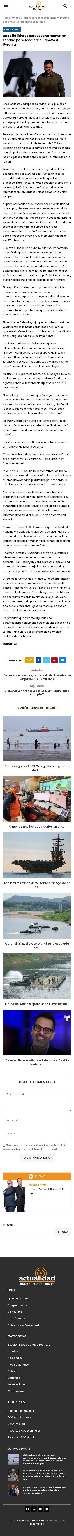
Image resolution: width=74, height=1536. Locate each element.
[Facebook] (27, 1509)
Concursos (15, 1312)
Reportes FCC (17, 1424)
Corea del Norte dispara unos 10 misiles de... (37, 1004)
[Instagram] (46, 1509)
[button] (65, 6)
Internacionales (18, 1364)
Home (6, 17)
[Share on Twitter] (46, 660)
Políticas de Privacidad (23, 1325)
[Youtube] (40, 1509)
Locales (13, 1351)
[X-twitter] (34, 1509)
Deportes (14, 1378)
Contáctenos (17, 1318)
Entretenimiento (18, 1384)
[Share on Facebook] (38, 660)
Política (13, 1371)
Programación (17, 1305)
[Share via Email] (62, 660)
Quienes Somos (18, 1298)
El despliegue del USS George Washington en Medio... (37, 768)
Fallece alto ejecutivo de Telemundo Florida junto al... (37, 1062)
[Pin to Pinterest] (54, 660)
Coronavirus (16, 1391)
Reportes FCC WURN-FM (24, 1430)
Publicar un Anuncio (21, 1411)
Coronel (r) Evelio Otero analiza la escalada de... (37, 945)
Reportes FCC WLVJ (21, 1437)
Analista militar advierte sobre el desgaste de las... (37, 885)
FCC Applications (19, 1417)
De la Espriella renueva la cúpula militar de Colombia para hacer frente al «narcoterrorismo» (44, 1490)
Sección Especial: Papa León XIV (29, 1344)
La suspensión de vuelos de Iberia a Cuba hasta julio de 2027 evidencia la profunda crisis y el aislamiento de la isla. (43, 1474)
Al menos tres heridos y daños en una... (37, 827)
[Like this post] (30, 660)
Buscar (8, 1225)
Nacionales (15, 1358)
